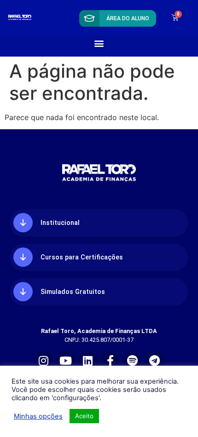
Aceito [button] (84, 416)
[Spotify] (132, 361)
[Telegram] (154, 361)
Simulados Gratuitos (73, 292)
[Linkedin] (88, 361)
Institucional (60, 223)
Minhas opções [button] (38, 416)
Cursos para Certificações (82, 257)
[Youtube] (66, 361)
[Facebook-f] (110, 361)
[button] (99, 43)
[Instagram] (43, 361)
